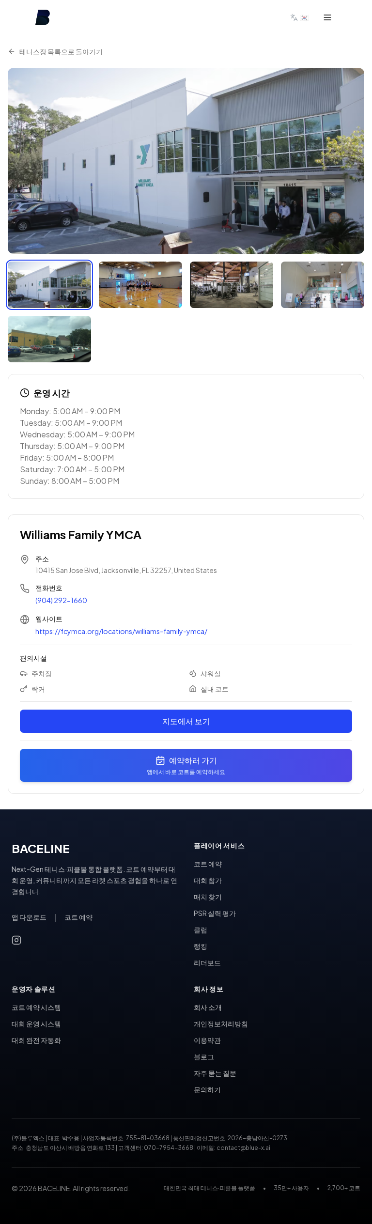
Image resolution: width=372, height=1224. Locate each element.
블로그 (204, 1056)
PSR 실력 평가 (215, 913)
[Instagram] (16, 940)
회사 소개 (208, 1007)
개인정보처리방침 (221, 1023)
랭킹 (200, 946)
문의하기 (207, 1089)
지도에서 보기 (186, 721)
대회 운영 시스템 (36, 1023)
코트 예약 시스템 (36, 1007)
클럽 (200, 929)
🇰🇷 (304, 17)
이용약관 (207, 1040)
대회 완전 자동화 (36, 1040)
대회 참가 (208, 880)
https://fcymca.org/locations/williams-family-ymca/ (121, 631)
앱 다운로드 (29, 917)
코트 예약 (78, 917)
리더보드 (207, 962)
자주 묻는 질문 (215, 1073)
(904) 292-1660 (61, 600)
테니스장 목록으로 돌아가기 (61, 51)
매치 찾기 (208, 896)
